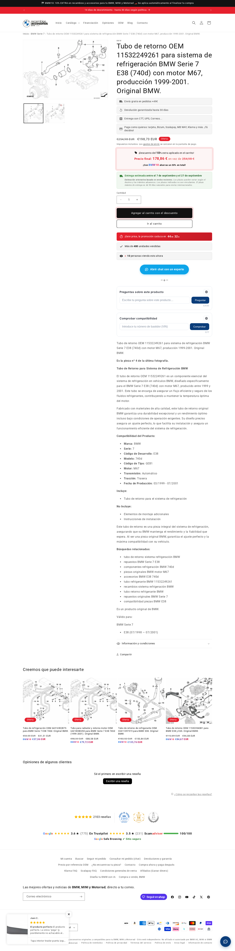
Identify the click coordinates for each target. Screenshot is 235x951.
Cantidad (121, 193)
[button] (72, 22)
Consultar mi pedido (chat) (125, 858)
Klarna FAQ (70, 870)
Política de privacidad (116, 943)
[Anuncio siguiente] (211, 10)
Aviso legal (179, 943)
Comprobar (199, 326)
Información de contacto (200, 943)
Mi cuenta (66, 858)
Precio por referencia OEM (73, 864)
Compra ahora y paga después (156, 864)
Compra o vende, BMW (132, 877)
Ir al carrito (154, 223)
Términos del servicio (140, 943)
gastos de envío (151, 144)
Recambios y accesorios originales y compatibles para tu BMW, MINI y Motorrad (96, 939)
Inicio (26, 33)
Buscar (79, 858)
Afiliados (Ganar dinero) (154, 870)
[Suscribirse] (81, 897)
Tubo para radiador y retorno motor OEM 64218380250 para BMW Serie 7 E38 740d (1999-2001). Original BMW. (93, 731)
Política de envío (163, 943)
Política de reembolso (92, 943)
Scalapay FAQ (89, 870)
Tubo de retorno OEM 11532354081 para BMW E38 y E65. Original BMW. (187, 729)
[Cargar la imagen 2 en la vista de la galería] (54, 113)
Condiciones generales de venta (118, 870)
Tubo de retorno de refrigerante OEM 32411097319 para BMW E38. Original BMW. (138, 731)
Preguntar (200, 300)
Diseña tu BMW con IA (102, 877)
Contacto (130, 864)
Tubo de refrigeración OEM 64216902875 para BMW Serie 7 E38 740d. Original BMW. (45, 729)
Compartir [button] (126, 654)
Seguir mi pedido (96, 858)
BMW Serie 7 (38, 33)
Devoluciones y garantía (158, 858)
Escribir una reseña (117, 781)
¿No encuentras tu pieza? (106, 864)
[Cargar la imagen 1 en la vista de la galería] (33, 113)
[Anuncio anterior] (24, 10)
